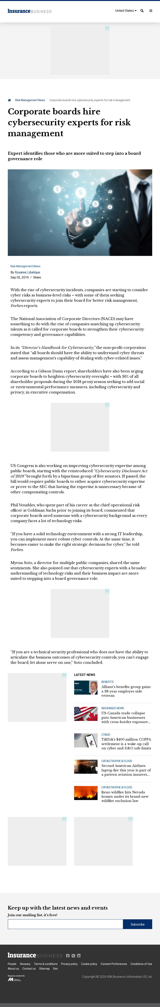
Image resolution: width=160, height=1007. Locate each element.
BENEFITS (107, 681)
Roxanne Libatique (27, 272)
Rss (55, 968)
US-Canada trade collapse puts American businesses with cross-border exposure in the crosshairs (124, 717)
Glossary (25, 963)
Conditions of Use (141, 963)
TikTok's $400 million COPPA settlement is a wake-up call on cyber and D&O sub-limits (126, 743)
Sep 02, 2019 (20, 277)
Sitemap (44, 968)
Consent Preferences (114, 963)
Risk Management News (30, 100)
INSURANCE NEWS (112, 708)
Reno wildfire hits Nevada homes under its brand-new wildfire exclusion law (124, 796)
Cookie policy (89, 963)
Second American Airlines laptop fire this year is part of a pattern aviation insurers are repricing (126, 770)
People (12, 963)
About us (13, 968)
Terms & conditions (46, 963)
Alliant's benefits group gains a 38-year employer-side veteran (126, 691)
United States (125, 10)
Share (37, 277)
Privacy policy (69, 963)
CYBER (105, 734)
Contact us (29, 968)
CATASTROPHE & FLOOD (116, 761)
